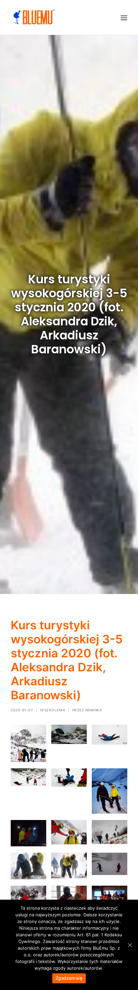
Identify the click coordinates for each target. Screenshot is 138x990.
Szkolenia (55, 710)
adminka (93, 710)
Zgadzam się (69, 978)
